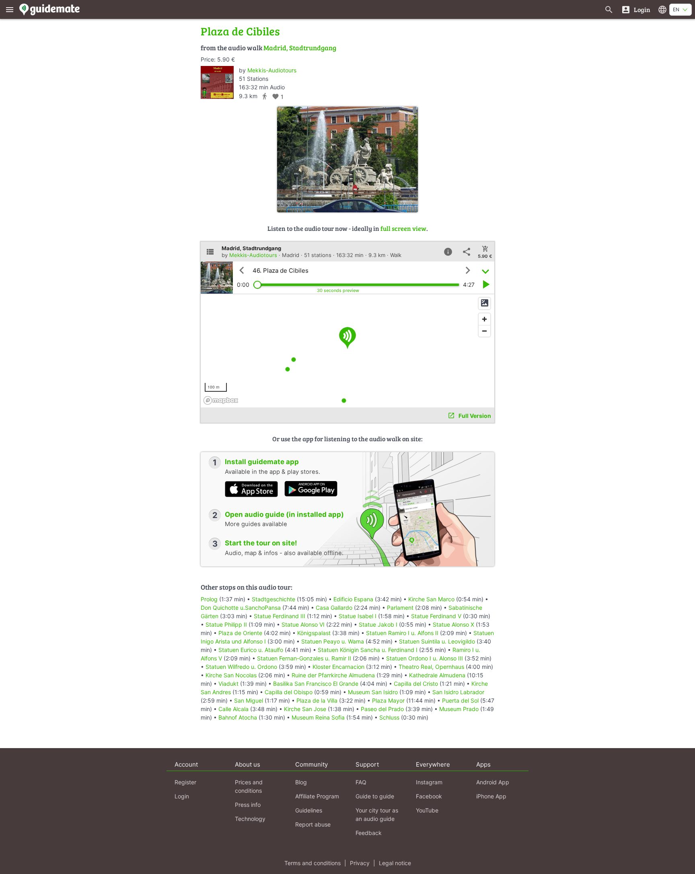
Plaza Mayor (388, 700)
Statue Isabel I (357, 616)
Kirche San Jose (305, 708)
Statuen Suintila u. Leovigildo (437, 641)
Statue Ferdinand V (436, 616)
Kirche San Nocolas (231, 675)
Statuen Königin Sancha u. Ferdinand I (367, 649)
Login (182, 796)
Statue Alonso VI (303, 624)
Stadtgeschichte (273, 599)
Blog (301, 782)
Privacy (360, 863)
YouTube (427, 810)
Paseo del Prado (382, 708)
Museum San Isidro (373, 692)
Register (185, 782)
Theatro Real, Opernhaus (431, 666)
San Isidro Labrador (458, 692)
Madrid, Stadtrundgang (299, 47)
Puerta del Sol (460, 700)
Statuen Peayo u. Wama (332, 641)
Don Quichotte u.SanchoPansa (241, 607)
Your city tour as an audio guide (377, 814)
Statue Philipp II (226, 624)
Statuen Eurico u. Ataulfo (250, 649)
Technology (250, 818)
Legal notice (395, 863)
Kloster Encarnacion (338, 666)
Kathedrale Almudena (437, 675)
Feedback (369, 832)
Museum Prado (459, 708)
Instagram (429, 782)
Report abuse (313, 824)
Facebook (429, 796)
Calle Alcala (233, 708)
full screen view (403, 228)
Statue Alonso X (453, 624)
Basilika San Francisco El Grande (315, 683)
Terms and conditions (312, 863)
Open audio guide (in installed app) (284, 514)
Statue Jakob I (378, 624)
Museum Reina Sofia (318, 717)
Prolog (209, 599)
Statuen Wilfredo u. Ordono (241, 666)
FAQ (361, 782)
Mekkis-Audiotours (271, 70)
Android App (492, 782)
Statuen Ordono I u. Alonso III (424, 658)
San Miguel (248, 700)
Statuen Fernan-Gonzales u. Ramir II (304, 658)
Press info (248, 804)
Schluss (389, 717)
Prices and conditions (249, 786)
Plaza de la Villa (316, 700)
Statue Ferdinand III (279, 616)
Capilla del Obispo (289, 692)
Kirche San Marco (431, 599)
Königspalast (314, 632)
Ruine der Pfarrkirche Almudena (333, 675)
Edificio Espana (353, 599)
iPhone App (491, 796)
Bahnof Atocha (237, 717)
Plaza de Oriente (240, 632)
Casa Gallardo (334, 607)
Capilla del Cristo (416, 683)
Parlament (400, 607)
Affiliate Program (317, 796)
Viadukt (228, 683)
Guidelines (308, 810)
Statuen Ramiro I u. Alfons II (402, 632)
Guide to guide (375, 796)
